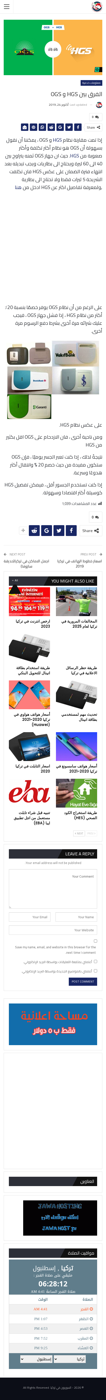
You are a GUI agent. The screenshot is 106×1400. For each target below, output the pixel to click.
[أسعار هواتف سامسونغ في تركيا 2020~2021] (76, 746)
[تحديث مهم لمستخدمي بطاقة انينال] (76, 694)
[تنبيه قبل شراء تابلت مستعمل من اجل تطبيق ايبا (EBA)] (29, 793)
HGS (57, 139)
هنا (18, 187)
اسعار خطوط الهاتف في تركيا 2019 (79, 563)
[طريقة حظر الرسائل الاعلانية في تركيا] (76, 648)
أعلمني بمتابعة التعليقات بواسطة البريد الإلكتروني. (57, 962)
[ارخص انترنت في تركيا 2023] (29, 601)
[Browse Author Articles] (99, 105)
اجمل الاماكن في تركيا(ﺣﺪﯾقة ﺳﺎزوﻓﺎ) (26, 563)
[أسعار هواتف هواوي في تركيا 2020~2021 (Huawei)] (29, 694)
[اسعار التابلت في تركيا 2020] (29, 746)
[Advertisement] (53, 248)
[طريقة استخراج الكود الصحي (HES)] (76, 793)
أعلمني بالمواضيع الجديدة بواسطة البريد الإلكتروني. (56, 971)
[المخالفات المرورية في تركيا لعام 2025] (76, 601)
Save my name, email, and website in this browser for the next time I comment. (55, 949)
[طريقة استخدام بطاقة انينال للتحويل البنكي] (29, 648)
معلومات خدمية (91, 82)
